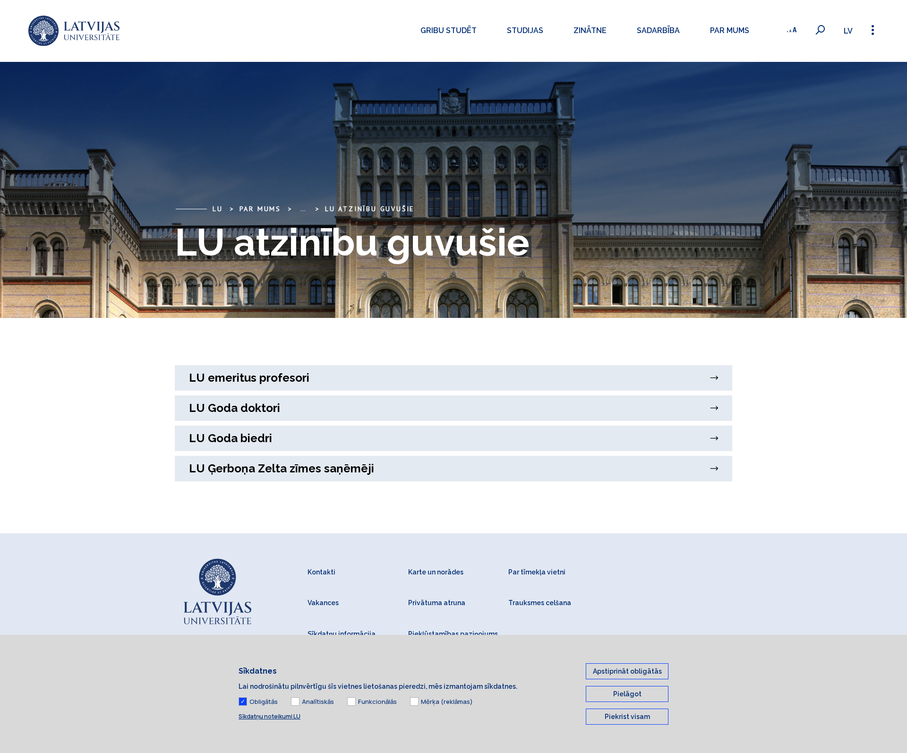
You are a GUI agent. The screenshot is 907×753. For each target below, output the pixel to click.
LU (218, 209)
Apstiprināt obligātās (627, 671)
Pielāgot (627, 694)
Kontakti (321, 572)
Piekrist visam (627, 716)
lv (848, 30)
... (303, 209)
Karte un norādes (435, 572)
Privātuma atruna (436, 603)
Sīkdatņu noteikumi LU (269, 716)
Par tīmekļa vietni (536, 572)
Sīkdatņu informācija (342, 634)
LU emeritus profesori (249, 378)
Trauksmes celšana (539, 603)
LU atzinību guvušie (369, 209)
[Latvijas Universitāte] (74, 31)
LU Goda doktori (234, 408)
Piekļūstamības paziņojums (453, 634)
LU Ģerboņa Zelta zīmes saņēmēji (281, 468)
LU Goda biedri (230, 438)
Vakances (323, 603)
